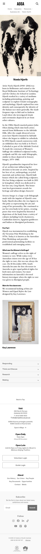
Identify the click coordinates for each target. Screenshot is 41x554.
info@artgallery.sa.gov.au (21, 418)
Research (6, 374)
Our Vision (20, 478)
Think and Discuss (9, 369)
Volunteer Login (20, 458)
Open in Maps (19, 428)
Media (24, 484)
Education (18, 9)
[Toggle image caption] (39, 74)
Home (10, 9)
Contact (17, 484)
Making (5, 380)
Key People (30, 478)
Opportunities (27, 481)
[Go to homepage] (20, 3)
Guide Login (20, 465)
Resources (28, 9)
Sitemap (27, 540)
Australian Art (15, 12)
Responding (7, 363)
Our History (11, 478)
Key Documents (14, 481)
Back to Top (20, 400)
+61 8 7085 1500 (21, 416)
